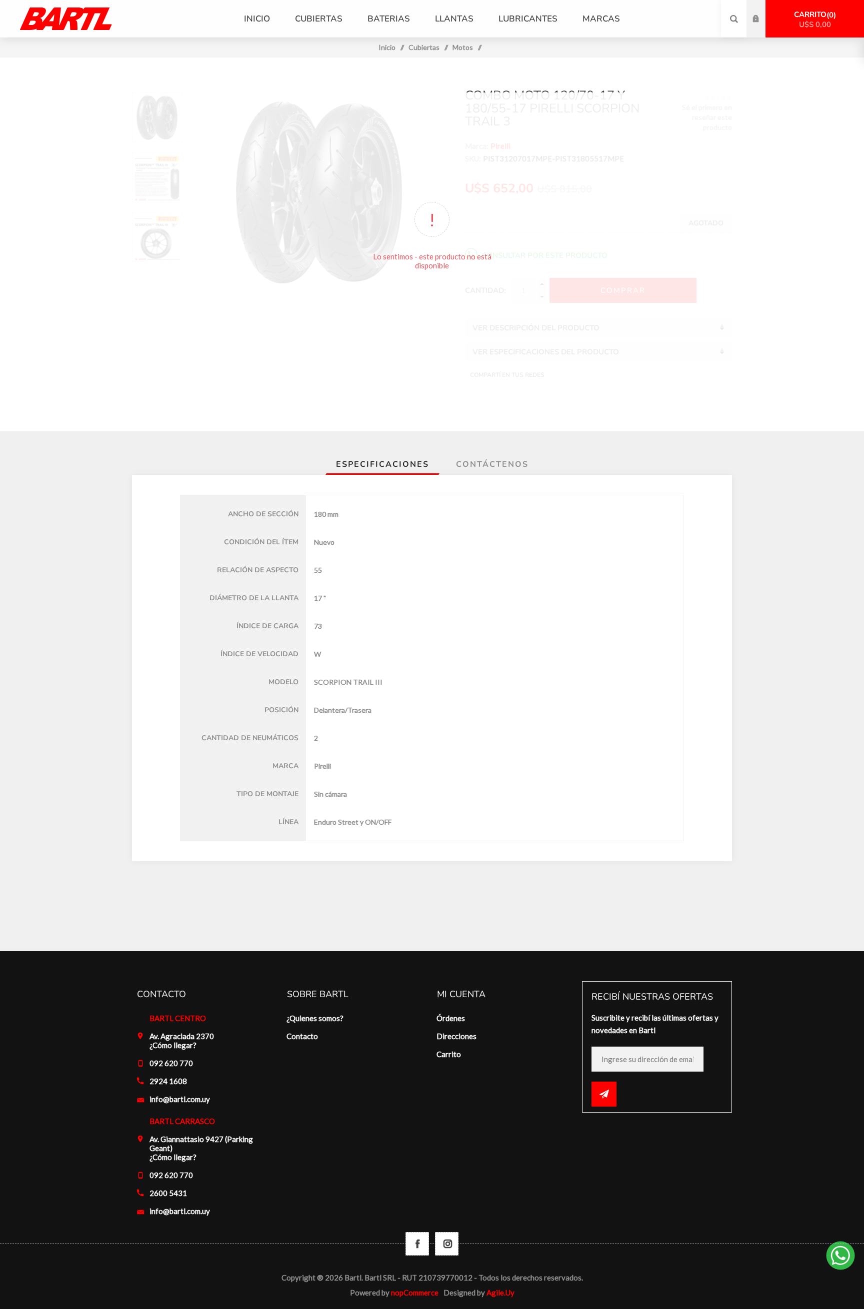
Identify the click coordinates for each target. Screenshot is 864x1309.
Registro (764, 28)
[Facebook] (417, 1244)
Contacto (302, 1036)
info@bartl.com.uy (180, 1099)
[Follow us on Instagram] (446, 1244)
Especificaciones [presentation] (382, 464)
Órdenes (450, 1018)
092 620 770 (171, 1063)
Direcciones (456, 1036)
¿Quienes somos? (315, 1018)
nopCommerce (414, 1292)
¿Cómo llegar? (173, 1045)
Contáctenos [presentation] (492, 464)
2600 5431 (168, 1193)
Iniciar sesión (764, 9)
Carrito (814, 19)
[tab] (382, 464)
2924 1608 (168, 1081)
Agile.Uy (500, 1292)
